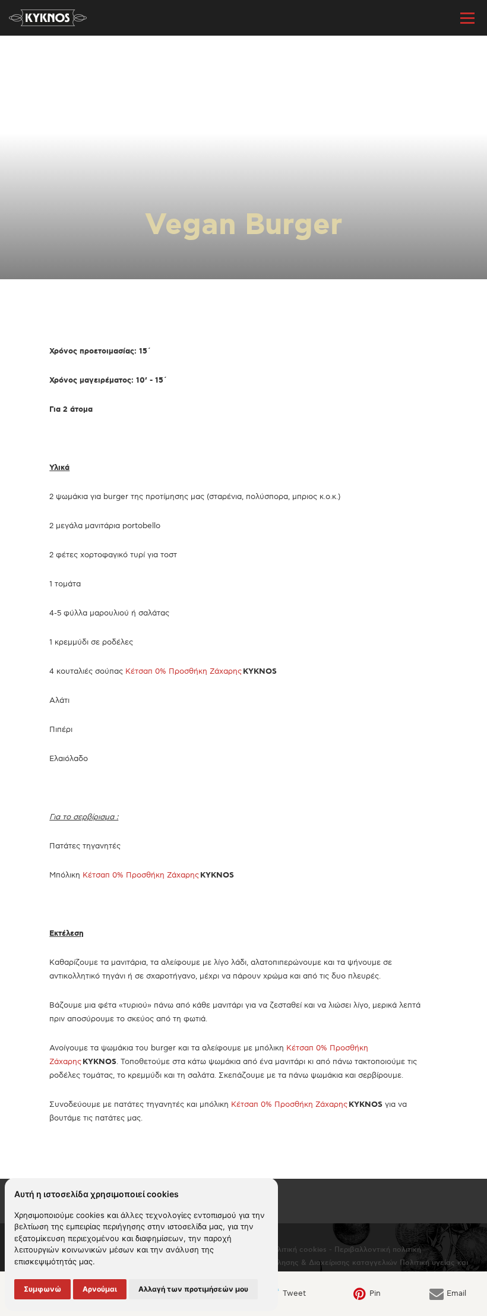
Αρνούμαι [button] (100, 1289)
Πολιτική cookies (297, 1249)
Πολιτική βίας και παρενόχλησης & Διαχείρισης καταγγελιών (290, 1262)
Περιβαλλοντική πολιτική (377, 1249)
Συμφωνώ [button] (42, 1289)
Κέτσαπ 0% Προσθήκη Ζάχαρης (183, 671)
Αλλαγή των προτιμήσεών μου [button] (193, 1289)
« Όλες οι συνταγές (54, 56)
